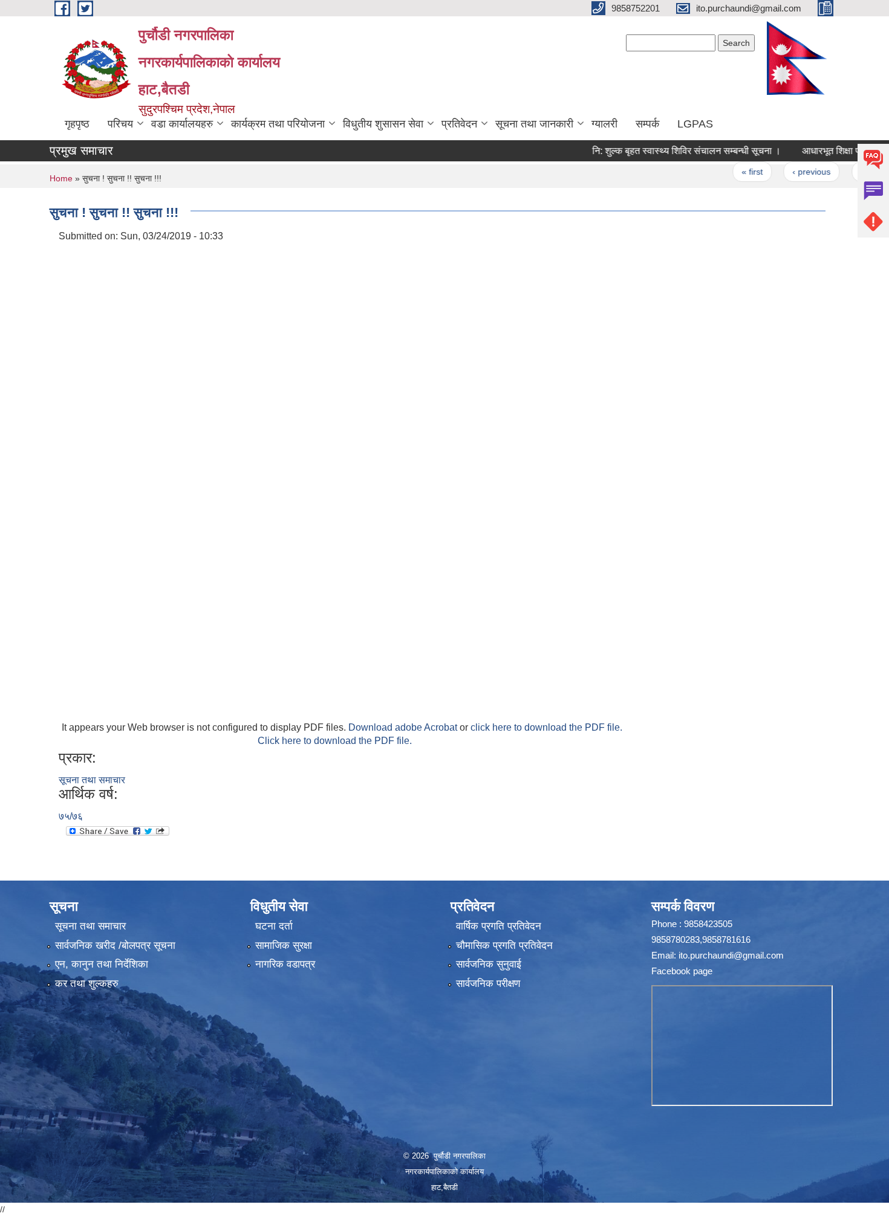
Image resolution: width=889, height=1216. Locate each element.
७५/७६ (71, 816)
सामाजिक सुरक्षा (283, 945)
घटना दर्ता (274, 926)
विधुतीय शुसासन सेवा (383, 124)
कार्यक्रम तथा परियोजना (278, 124)
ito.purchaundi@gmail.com (731, 955)
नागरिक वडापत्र (285, 964)
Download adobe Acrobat (404, 727)
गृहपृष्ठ (77, 124)
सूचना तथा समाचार (92, 780)
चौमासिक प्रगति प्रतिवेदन (504, 945)
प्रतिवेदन (459, 124)
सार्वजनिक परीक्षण (488, 983)
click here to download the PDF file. (546, 727)
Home (61, 178)
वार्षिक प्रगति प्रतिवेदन (498, 926)
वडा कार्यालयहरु (182, 124)
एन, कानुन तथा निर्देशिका (101, 964)
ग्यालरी (604, 124)
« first (726, 171)
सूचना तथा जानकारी (534, 124)
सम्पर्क (647, 124)
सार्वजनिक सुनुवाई (488, 964)
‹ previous (785, 171)
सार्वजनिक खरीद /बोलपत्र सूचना (115, 945)
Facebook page (681, 971)
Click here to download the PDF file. (335, 741)
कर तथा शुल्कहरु (87, 983)
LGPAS (695, 124)
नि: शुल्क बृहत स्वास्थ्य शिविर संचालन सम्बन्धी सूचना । (660, 151)
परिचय (120, 124)
